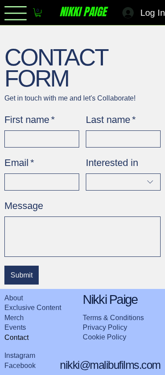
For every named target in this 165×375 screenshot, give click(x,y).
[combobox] (123, 182)
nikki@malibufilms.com (110, 365)
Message (23, 205)
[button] (38, 12)
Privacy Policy (105, 327)
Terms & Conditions (113, 317)
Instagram (19, 355)
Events (15, 327)
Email (19, 162)
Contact (16, 337)
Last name (111, 119)
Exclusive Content (32, 307)
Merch (14, 317)
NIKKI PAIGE (82, 12)
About (13, 298)
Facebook (20, 365)
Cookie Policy (104, 337)
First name (29, 119)
